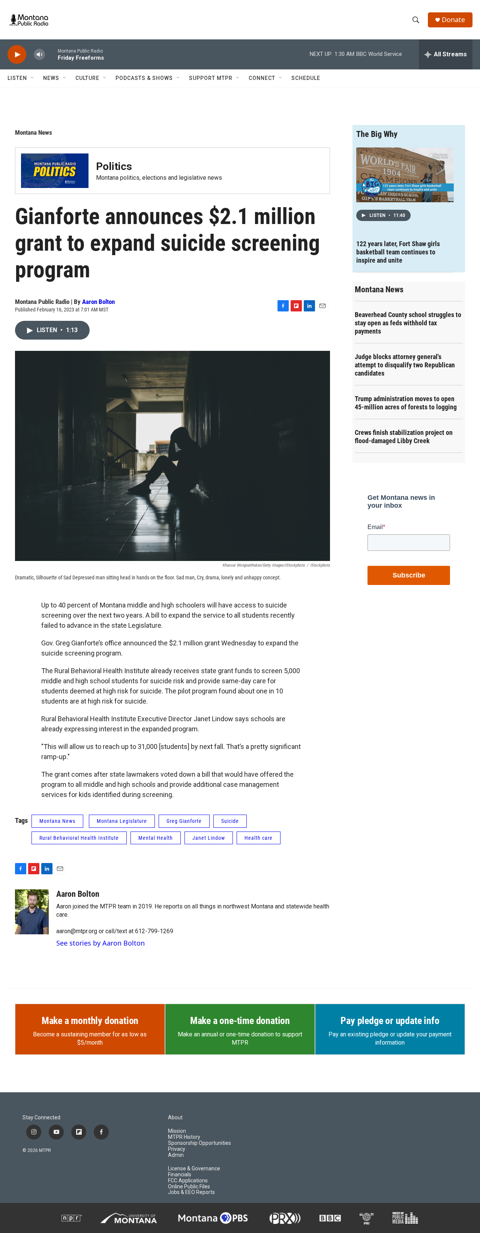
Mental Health (155, 838)
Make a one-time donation (240, 1020)
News (51, 78)
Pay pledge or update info (389, 1020)
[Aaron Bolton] (32, 911)
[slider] (51, 54)
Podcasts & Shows (144, 78)
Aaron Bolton (98, 301)
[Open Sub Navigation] (33, 78)
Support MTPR (210, 78)
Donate (453, 20)
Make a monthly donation (90, 1020)
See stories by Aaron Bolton (100, 942)
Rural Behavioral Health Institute (79, 838)
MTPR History (184, 1137)
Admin (176, 1155)
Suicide (230, 821)
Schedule (305, 78)
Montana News (33, 132)
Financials (179, 1174)
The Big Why (377, 134)
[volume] (39, 54)
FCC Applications (188, 1180)
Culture (87, 78)
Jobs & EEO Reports (191, 1192)
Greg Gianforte (184, 821)
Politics (114, 166)
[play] (17, 54)
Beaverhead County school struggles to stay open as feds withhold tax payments (408, 323)
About (175, 1117)
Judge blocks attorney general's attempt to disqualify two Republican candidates (405, 365)
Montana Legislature (122, 821)
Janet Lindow (208, 838)
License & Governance (194, 1168)
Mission (177, 1131)
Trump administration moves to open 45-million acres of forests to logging (406, 403)
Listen (17, 78)
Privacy (176, 1149)
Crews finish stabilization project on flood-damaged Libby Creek (404, 437)
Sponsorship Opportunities (199, 1143)
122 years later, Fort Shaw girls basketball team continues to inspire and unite (398, 252)
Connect (262, 78)
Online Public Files (189, 1186)
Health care (258, 838)
